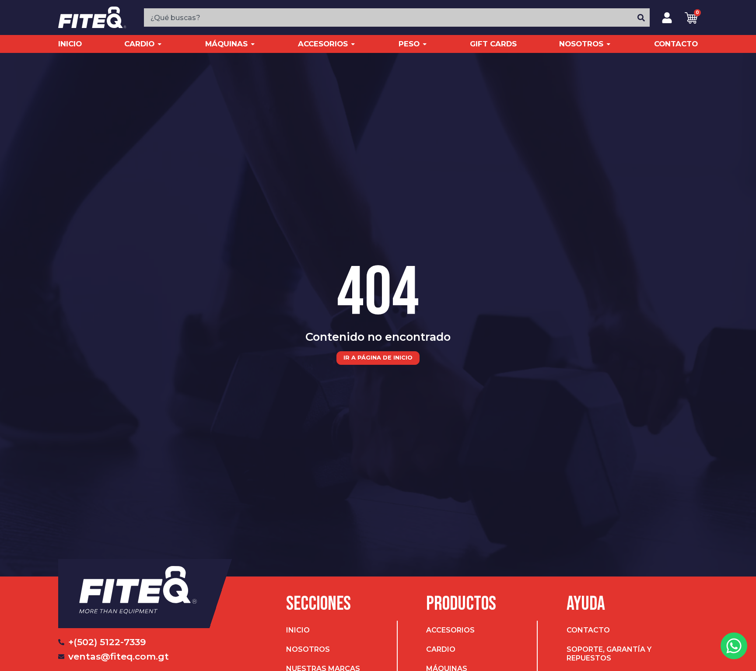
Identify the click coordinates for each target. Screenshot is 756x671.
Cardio (440, 649)
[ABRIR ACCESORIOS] (353, 44)
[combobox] (388, 17)
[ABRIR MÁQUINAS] (253, 44)
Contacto (588, 630)
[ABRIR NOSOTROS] (608, 44)
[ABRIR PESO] (424, 44)
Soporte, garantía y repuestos (609, 653)
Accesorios (450, 630)
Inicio (298, 630)
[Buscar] (641, 17)
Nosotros (308, 649)
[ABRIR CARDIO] (159, 44)
